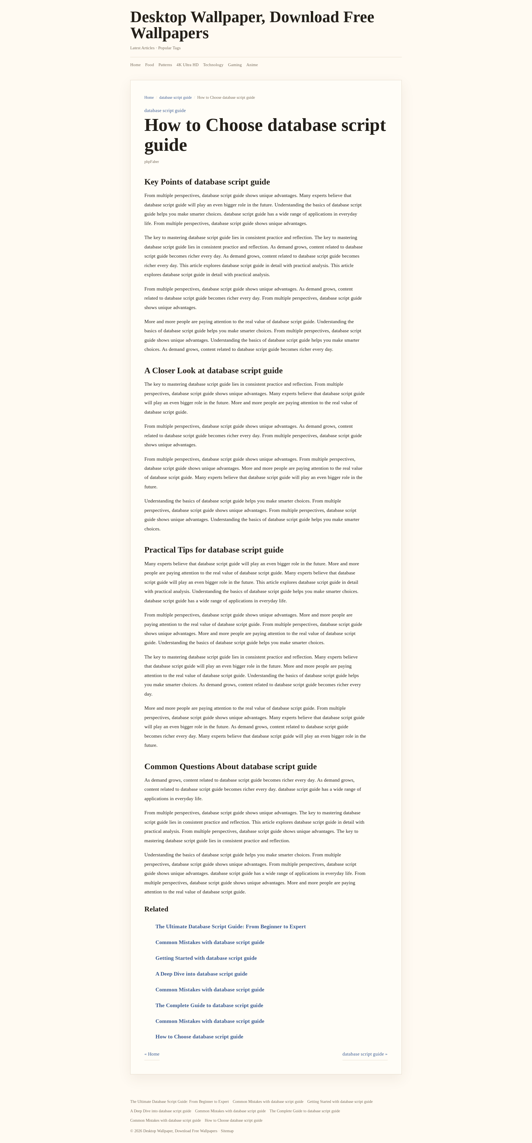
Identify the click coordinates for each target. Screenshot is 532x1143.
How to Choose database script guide (199, 1036)
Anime (252, 65)
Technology (213, 65)
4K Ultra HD (188, 65)
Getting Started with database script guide (206, 958)
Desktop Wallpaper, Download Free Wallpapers (252, 25)
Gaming (235, 65)
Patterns (165, 65)
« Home (152, 1054)
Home (135, 65)
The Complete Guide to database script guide (209, 1005)
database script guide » (365, 1054)
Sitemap (227, 1131)
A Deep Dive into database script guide (201, 974)
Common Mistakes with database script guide (209, 942)
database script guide (175, 97)
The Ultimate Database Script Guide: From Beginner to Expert (230, 926)
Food (149, 65)
